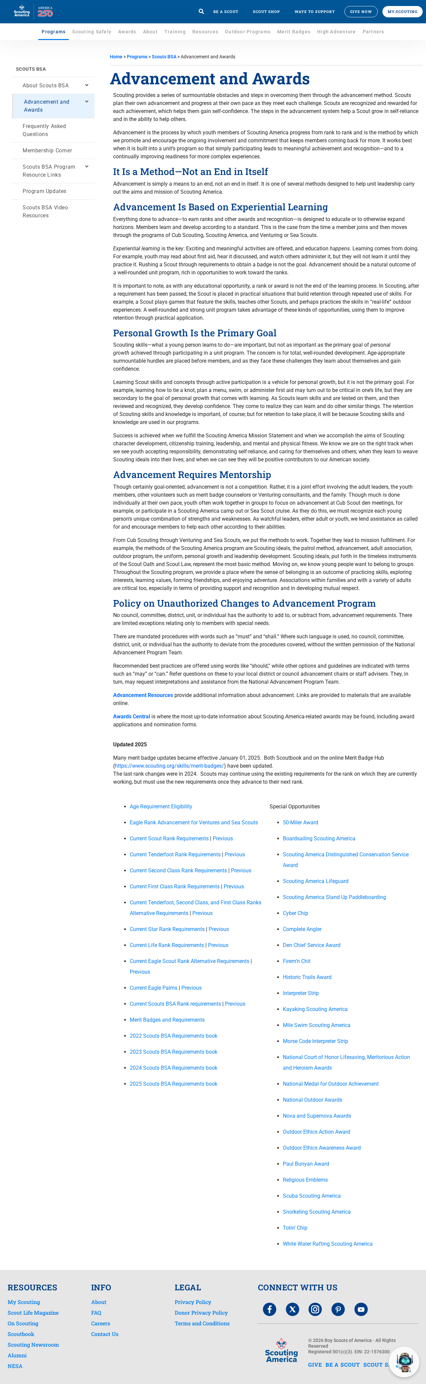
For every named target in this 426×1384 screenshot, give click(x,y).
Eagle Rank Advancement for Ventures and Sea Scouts (194, 822)
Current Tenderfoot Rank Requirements (175, 854)
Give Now (361, 11)
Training (175, 31)
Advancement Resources (143, 695)
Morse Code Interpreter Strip (315, 1041)
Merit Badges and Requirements (167, 1020)
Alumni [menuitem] (17, 1355)
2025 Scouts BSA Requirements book (173, 1084)
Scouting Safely (91, 31)
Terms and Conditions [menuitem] (202, 1323)
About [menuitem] (98, 1302)
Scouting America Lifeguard (315, 881)
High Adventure (336, 31)
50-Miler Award (300, 822)
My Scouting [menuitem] (24, 1302)
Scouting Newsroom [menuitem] (33, 1344)
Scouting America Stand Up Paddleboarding (334, 897)
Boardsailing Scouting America (319, 838)
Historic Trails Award (307, 977)
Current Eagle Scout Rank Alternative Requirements (189, 961)
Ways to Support (315, 11)
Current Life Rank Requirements (167, 945)
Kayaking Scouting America (315, 1009)
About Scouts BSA (46, 85)
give (315, 1364)
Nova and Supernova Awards (317, 1116)
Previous (223, 838)
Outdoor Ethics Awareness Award (322, 1148)
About (150, 31)
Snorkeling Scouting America (317, 1212)
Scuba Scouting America (312, 1196)
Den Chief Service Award (311, 945)
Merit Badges (294, 31)
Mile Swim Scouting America (316, 1025)
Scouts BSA (31, 69)
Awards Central (131, 716)
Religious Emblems (305, 1180)
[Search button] (201, 11)
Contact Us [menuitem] (104, 1334)
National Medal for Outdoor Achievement (331, 1084)
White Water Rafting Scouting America (328, 1244)
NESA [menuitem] (15, 1366)
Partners (373, 31)
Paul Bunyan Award (306, 1164)
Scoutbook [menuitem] (21, 1334)
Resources (205, 31)
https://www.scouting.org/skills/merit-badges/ (169, 766)
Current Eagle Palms (153, 988)
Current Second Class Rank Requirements (178, 870)
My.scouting (402, 11)
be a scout (342, 1364)
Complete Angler (302, 929)
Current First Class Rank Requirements (175, 886)
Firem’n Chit (297, 961)
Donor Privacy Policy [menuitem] (201, 1312)
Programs (54, 31)
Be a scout (225, 11)
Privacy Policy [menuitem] (193, 1302)
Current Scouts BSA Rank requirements (175, 1004)
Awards (127, 31)
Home (116, 56)
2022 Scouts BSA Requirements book (173, 1036)
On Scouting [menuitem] (23, 1323)
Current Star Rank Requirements (167, 929)
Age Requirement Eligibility (161, 806)
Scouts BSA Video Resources (45, 211)
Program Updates (45, 191)
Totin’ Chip (295, 1228)
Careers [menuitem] (100, 1323)
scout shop (382, 1364)
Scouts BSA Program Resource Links (49, 171)
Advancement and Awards (47, 106)
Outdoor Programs (248, 31)
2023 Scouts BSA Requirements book (173, 1052)
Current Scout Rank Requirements (169, 838)
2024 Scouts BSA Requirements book (173, 1068)
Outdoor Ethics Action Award (316, 1132)
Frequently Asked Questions (44, 130)
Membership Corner (47, 150)
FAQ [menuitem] (96, 1312)
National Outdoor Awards (312, 1100)
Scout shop (266, 11)
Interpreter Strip (301, 993)
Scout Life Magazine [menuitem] (33, 1312)
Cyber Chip (295, 913)
